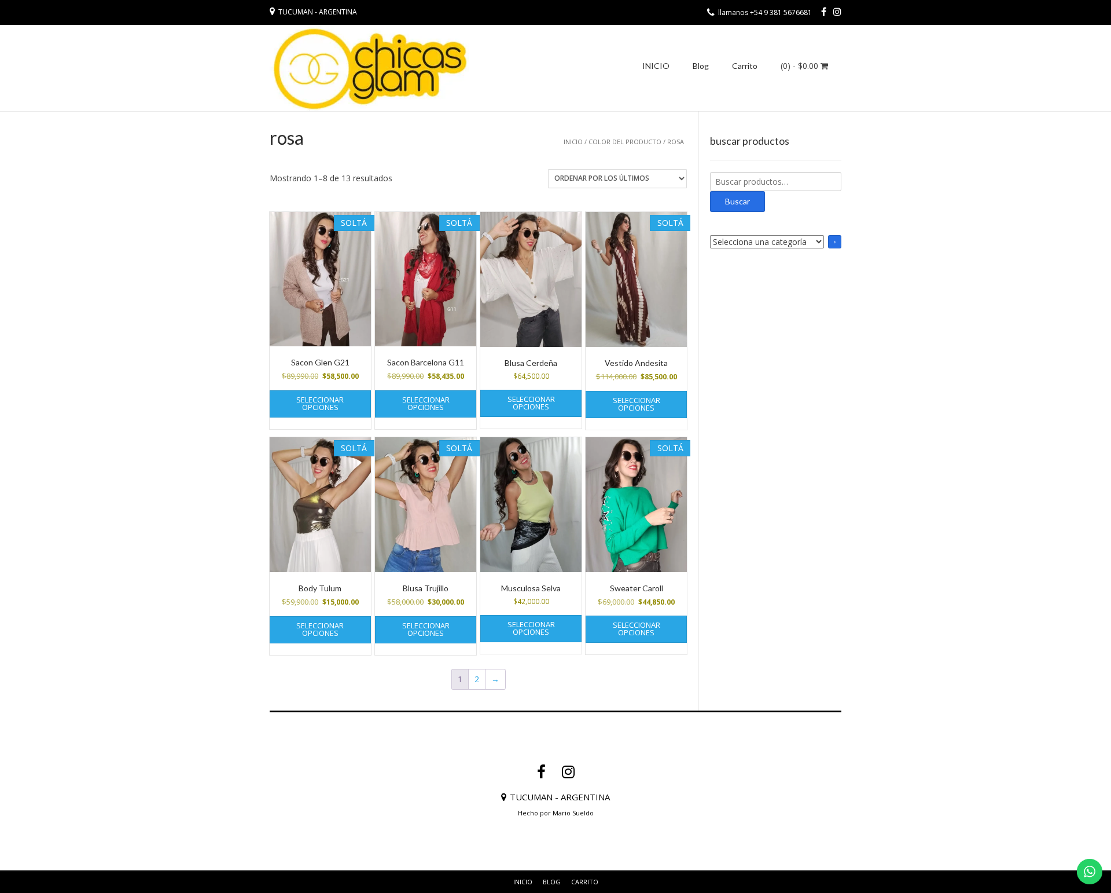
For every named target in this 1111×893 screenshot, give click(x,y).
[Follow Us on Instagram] (837, 12)
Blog (701, 66)
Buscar (737, 201)
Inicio (573, 141)
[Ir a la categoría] (834, 241)
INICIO (655, 66)
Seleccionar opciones (320, 403)
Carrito (744, 66)
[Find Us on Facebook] (823, 12)
